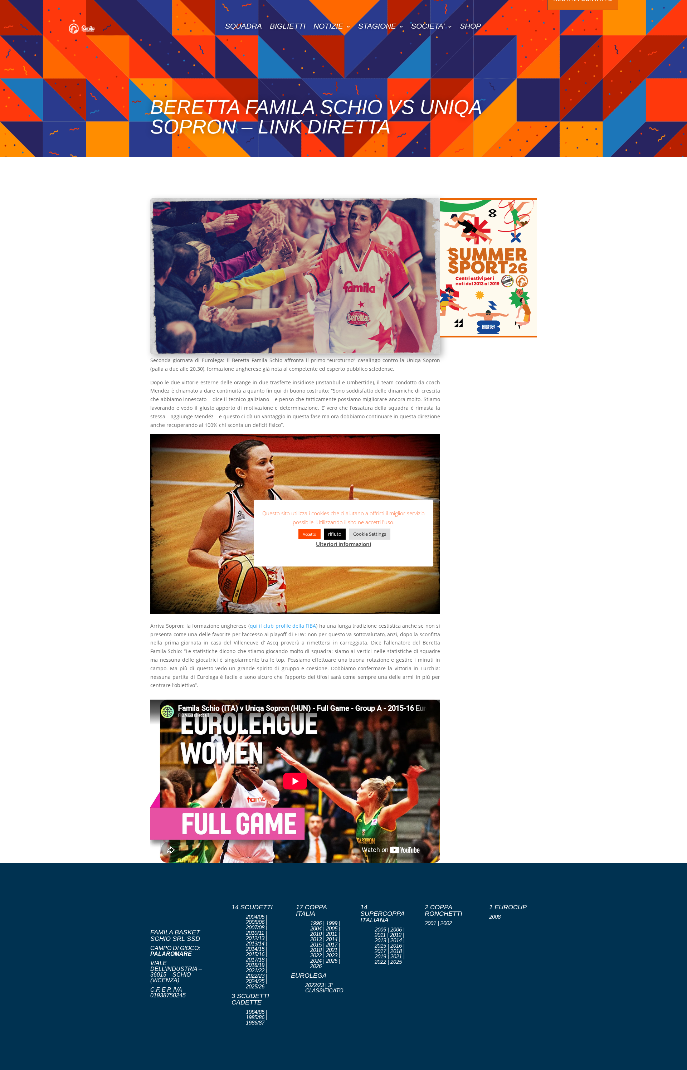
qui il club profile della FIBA (283, 625)
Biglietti (288, 26)
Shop (470, 26)
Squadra (243, 26)
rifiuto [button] (334, 534)
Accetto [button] (309, 534)
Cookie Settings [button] (369, 534)
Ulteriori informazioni (343, 544)
